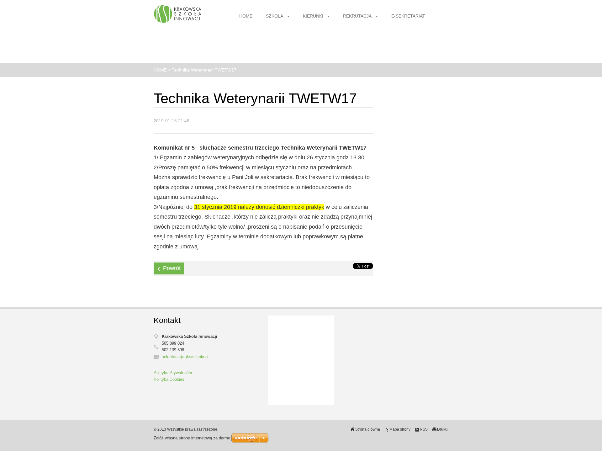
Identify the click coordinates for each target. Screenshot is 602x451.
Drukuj (442, 429)
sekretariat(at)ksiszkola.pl (185, 357)
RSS (424, 429)
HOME (245, 16)
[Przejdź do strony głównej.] (177, 14)
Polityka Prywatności (173, 373)
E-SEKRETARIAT (408, 16)
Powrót (172, 268)
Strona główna (367, 429)
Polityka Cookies (169, 379)
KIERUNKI (313, 16)
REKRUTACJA (357, 16)
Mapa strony (399, 429)
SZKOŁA (274, 16)
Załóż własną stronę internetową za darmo (192, 438)
